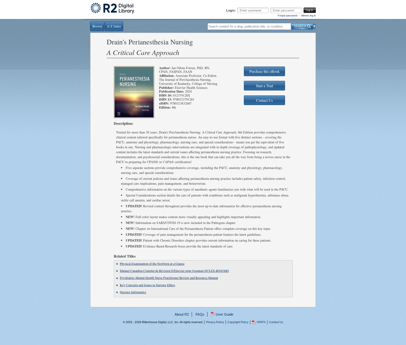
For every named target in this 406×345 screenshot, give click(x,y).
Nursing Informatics (133, 292)
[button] (314, 26)
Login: (231, 10)
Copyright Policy (237, 322)
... (203, 339)
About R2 (182, 314)
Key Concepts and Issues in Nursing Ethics (147, 285)
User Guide (224, 314)
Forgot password (287, 15)
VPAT (261, 322)
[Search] (302, 25)
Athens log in (308, 15)
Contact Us (276, 322)
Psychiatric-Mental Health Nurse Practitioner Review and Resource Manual (169, 278)
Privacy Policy (215, 322)
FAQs (199, 314)
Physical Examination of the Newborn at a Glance (152, 264)
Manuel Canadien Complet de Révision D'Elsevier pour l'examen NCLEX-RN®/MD (174, 271)
